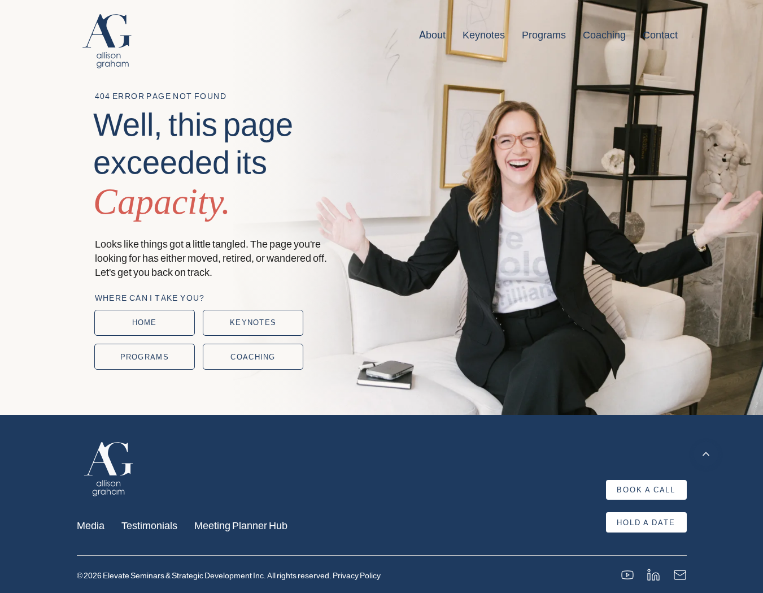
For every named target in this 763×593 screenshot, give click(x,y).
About (432, 34)
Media (90, 524)
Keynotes (484, 34)
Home (144, 322)
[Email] (680, 575)
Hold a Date (646, 522)
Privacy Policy (357, 575)
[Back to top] (706, 453)
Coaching (604, 34)
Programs (544, 34)
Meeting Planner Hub (240, 524)
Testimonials (149, 524)
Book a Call (646, 489)
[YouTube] (627, 575)
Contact (660, 34)
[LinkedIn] (653, 575)
